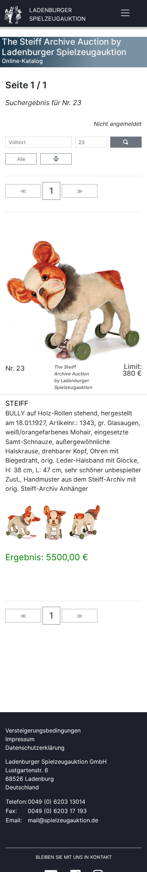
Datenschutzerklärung (35, 747)
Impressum (20, 739)
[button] (51, 191)
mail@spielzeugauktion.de (63, 820)
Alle (21, 159)
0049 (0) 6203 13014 (56, 801)
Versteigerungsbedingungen (43, 730)
